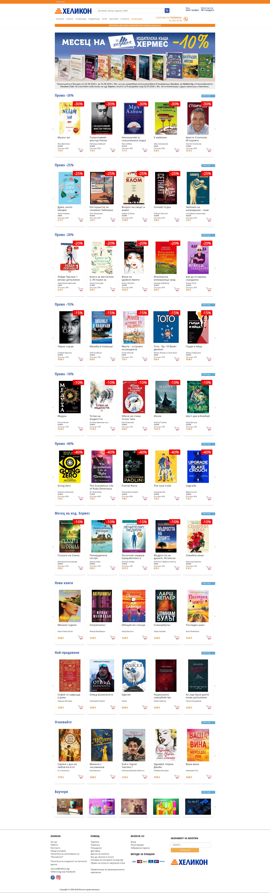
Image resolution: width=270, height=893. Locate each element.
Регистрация (137, 844)
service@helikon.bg (60, 868)
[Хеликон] (73, 8)
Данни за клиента (100, 853)
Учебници (80, 19)
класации (136, 19)
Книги (69, 19)
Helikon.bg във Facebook (63, 871)
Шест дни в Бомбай (198, 416)
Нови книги (64, 582)
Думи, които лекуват (65, 209)
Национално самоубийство (162, 696)
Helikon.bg (60, 2)
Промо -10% (64, 373)
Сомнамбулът (162, 625)
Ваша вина (192, 764)
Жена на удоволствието (131, 278)
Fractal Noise (129, 485)
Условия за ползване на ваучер (107, 859)
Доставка (95, 850)
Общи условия (58, 850)
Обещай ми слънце (133, 625)
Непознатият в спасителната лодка (134, 139)
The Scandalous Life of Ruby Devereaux (101, 487)
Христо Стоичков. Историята (196, 139)
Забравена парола (140, 847)
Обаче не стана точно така (131, 417)
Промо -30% (64, 95)
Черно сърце (66, 346)
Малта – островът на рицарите (132, 348)
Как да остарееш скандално (196, 278)
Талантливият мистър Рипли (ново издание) (99, 140)
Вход (133, 841)
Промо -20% (64, 234)
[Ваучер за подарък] (70, 807)
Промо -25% (64, 165)
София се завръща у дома (69, 696)
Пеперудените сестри (98, 557)
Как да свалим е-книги (102, 856)
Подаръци (94, 19)
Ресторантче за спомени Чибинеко (101, 209)
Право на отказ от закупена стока (108, 862)
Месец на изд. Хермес (72, 513)
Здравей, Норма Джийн (164, 766)
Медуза (62, 416)
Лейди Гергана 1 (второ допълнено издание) (69, 279)
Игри (104, 19)
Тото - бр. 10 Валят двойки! (165, 348)
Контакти (55, 847)
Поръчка (95, 844)
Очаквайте (63, 722)
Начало (60, 19)
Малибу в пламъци (101, 346)
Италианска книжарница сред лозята (164, 279)
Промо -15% (64, 304)
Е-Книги (125, 19)
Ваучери (113, 19)
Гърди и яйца (194, 346)
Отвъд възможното (101, 694)
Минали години (67, 625)
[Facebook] (53, 877)
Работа (54, 844)
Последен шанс (195, 625)
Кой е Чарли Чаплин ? (129, 766)
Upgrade (191, 485)
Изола (157, 416)
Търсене (95, 841)
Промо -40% (64, 443)
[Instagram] (58, 877)
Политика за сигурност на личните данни (69, 863)
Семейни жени (195, 555)
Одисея (126, 694)
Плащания (96, 847)
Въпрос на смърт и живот (133, 209)
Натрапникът (98, 625)
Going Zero (64, 485)
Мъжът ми (64, 137)
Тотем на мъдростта (96, 417)
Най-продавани (67, 652)
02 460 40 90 (175, 20)
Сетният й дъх (162, 207)
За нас (54, 841)
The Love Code (162, 485)
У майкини (160, 137)
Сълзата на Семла (68, 555)
